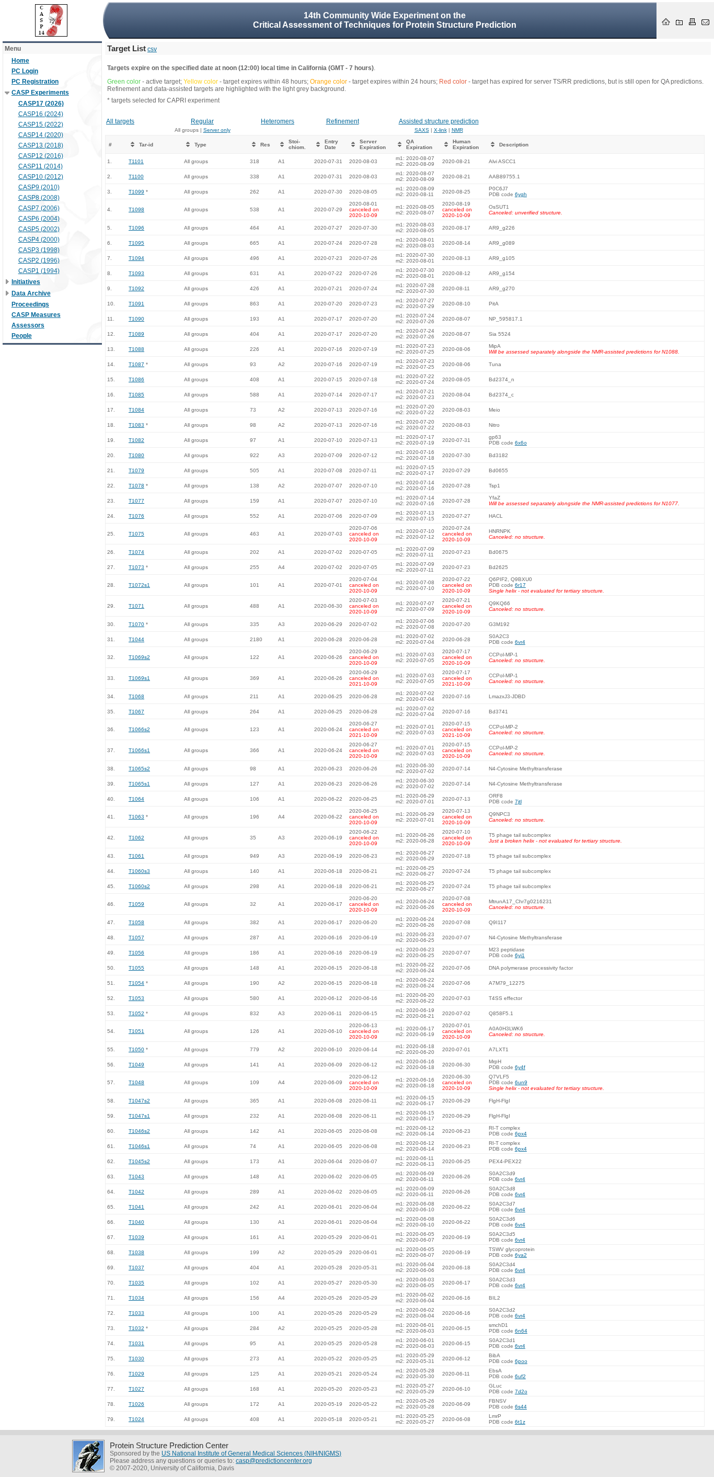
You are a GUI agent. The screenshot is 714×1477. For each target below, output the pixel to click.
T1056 (136, 953)
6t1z (520, 1422)
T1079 (136, 470)
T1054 (136, 983)
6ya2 (521, 1255)
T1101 (136, 161)
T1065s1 (139, 784)
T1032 (136, 1328)
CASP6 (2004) (39, 218)
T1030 (136, 1358)
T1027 (136, 1389)
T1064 (136, 799)
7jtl (518, 801)
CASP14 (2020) (40, 135)
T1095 (136, 243)
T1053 (136, 998)
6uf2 (520, 1376)
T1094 (136, 258)
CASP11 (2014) (40, 166)
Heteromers (277, 121)
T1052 (136, 1013)
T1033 (136, 1313)
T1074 (136, 552)
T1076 (136, 516)
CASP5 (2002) (39, 229)
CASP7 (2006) (39, 208)
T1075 (136, 534)
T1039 (136, 1237)
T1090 (136, 319)
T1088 (136, 349)
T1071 (136, 606)
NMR (457, 130)
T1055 (136, 968)
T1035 (136, 1283)
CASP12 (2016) (40, 156)
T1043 (136, 1176)
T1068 (136, 696)
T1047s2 (139, 1101)
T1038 (136, 1252)
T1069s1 (139, 678)
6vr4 (520, 642)
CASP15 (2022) (40, 124)
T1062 (136, 837)
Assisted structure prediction (439, 121)
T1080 (136, 455)
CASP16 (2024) (40, 114)
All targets (120, 121)
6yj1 (520, 955)
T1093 (136, 273)
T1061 (136, 856)
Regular (202, 121)
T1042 (136, 1192)
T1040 (136, 1222)
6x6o (521, 443)
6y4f (520, 1067)
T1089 (136, 334)
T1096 (136, 228)
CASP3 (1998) (39, 250)
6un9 (521, 1082)
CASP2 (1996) (39, 260)
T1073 (136, 567)
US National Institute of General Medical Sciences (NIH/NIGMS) (251, 1453)
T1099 (136, 192)
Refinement (342, 121)
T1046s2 (139, 1131)
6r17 (520, 585)
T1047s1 (139, 1116)
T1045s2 (139, 1161)
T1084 (136, 410)
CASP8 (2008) (39, 197)
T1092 (136, 288)
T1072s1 (139, 585)
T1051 (136, 1031)
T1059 (136, 904)
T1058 (136, 922)
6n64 (521, 1331)
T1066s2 (139, 729)
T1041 (136, 1207)
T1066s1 (139, 750)
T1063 (136, 817)
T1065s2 (139, 768)
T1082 (136, 440)
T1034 (136, 1298)
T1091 (136, 303)
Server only (217, 130)
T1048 (136, 1082)
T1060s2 (139, 886)
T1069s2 (139, 657)
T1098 (136, 209)
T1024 (136, 1419)
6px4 (521, 1134)
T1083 (136, 425)
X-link (440, 130)
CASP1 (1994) (39, 271)
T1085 (136, 394)
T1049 (136, 1064)
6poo (521, 1361)
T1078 (136, 485)
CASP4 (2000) (39, 239)
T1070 (136, 624)
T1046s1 (139, 1146)
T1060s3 (139, 871)
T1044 (136, 639)
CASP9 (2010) (39, 187)
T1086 (136, 379)
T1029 (136, 1374)
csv (152, 49)
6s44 (521, 1407)
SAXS (421, 130)
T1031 (136, 1343)
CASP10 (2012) (40, 176)
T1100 (136, 176)
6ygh (521, 194)
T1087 (136, 364)
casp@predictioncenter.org (274, 1460)
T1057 (136, 937)
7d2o (521, 1391)
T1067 (136, 711)
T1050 (136, 1049)
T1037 (136, 1267)
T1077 (136, 501)
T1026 (136, 1404)
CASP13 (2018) (40, 145)
